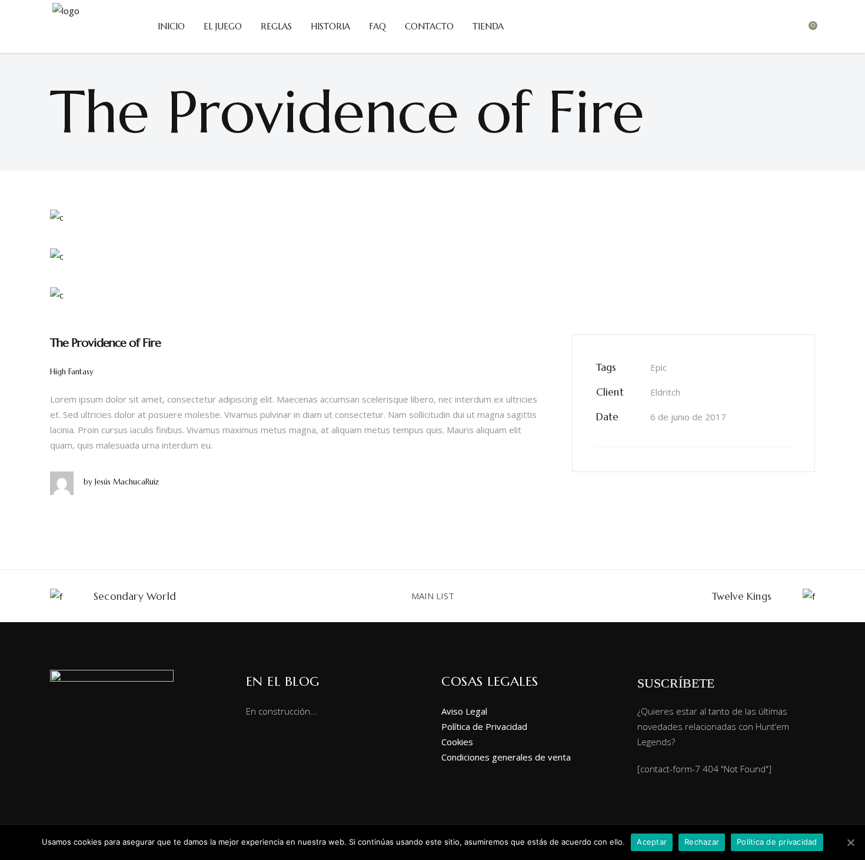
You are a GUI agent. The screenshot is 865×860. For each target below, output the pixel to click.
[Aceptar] (850, 842)
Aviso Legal (464, 711)
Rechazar (701, 841)
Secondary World (135, 596)
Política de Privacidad (484, 726)
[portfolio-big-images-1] (432, 216)
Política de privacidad (777, 841)
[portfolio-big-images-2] (432, 255)
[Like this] (790, 460)
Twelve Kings (741, 596)
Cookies (457, 742)
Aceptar (652, 841)
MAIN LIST (432, 596)
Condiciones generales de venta (506, 757)
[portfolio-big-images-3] (432, 294)
